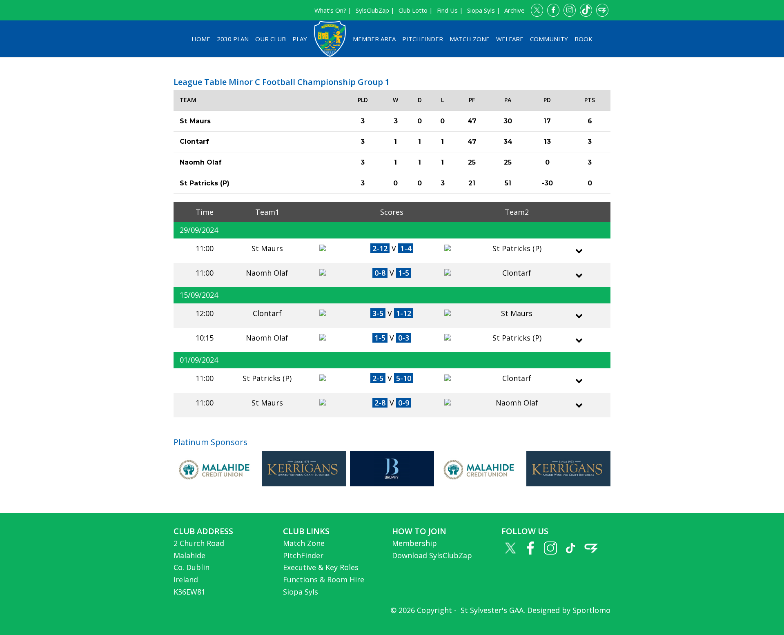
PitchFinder (422, 39)
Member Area (374, 39)
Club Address (203, 531)
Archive (514, 10)
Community (549, 39)
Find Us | (450, 10)
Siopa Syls (300, 592)
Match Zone (470, 39)
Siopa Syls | (483, 10)
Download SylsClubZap (432, 555)
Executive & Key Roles (321, 567)
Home (201, 39)
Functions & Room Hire (323, 579)
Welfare (509, 39)
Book (583, 39)
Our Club (270, 39)
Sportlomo (591, 610)
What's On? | (333, 10)
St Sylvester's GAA (491, 610)
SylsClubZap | (375, 10)
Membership (414, 543)
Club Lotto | (416, 10)
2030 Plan (233, 39)
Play (299, 39)
